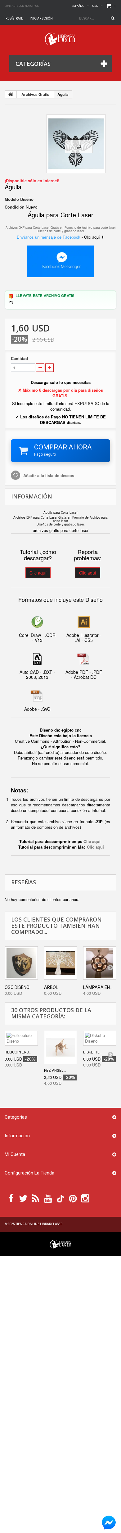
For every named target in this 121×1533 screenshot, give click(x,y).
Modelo (12, 199)
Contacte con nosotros (22, 5)
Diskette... (92, 1052)
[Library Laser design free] (60, 1244)
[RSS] (35, 1198)
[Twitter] (23, 1198)
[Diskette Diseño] (99, 1038)
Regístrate (14, 18)
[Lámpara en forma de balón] (99, 963)
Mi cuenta (15, 1154)
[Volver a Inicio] (11, 94)
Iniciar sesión (41, 18)
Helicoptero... (18, 1052)
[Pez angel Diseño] (60, 1047)
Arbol (51, 987)
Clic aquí (38, 573)
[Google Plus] (60, 1198)
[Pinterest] (73, 1198)
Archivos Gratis (35, 94)
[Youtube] (48, 1198)
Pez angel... (55, 1070)
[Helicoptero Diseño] (21, 1038)
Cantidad (19, 358)
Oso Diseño (17, 987)
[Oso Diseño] (21, 963)
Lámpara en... (98, 987)
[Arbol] (60, 963)
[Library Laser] (60, 39)
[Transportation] (76, 143)
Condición (15, 207)
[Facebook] (11, 1198)
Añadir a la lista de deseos (48, 475)
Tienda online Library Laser (39, 1224)
